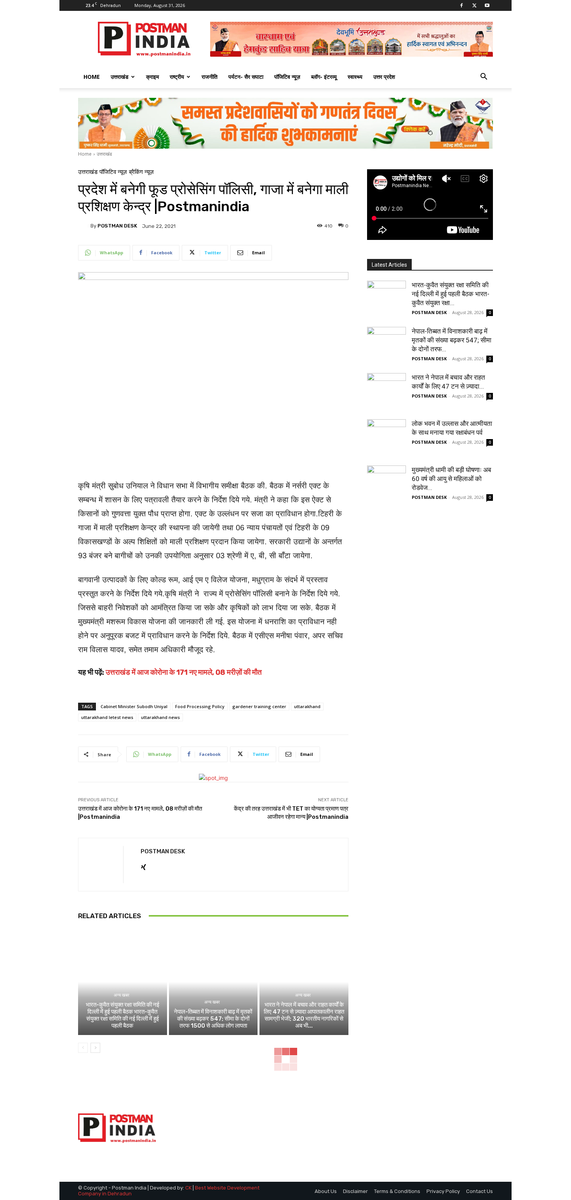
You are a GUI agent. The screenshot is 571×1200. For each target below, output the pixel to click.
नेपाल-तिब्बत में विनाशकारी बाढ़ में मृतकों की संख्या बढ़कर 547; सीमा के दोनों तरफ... (451, 340)
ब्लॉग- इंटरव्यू (324, 76)
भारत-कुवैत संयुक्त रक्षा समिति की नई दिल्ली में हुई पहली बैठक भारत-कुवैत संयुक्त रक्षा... (450, 294)
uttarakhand (307, 706)
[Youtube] (487, 5)
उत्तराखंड (120, 76)
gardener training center (259, 706)
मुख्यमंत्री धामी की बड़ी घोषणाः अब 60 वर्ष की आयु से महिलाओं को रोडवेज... (451, 478)
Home (85, 154)
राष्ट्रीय (177, 76)
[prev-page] (83, 1048)
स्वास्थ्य (355, 76)
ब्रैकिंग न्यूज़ (141, 172)
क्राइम (152, 76)
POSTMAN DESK (117, 225)
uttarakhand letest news (107, 717)
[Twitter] (474, 5)
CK (188, 1188)
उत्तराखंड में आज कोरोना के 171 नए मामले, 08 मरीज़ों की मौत (184, 672)
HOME (92, 76)
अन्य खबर (121, 995)
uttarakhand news (160, 717)
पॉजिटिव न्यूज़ (287, 76)
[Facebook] (461, 5)
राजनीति (210, 76)
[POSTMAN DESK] (84, 226)
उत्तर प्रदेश (384, 76)
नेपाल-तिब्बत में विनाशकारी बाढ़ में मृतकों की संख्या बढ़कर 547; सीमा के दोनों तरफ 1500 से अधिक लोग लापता (213, 1018)
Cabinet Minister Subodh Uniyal (134, 706)
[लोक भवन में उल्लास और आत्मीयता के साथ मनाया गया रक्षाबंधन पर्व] (386, 438)
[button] (483, 77)
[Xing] (143, 865)
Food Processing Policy (200, 706)
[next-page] (95, 1048)
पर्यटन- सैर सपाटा (245, 76)
